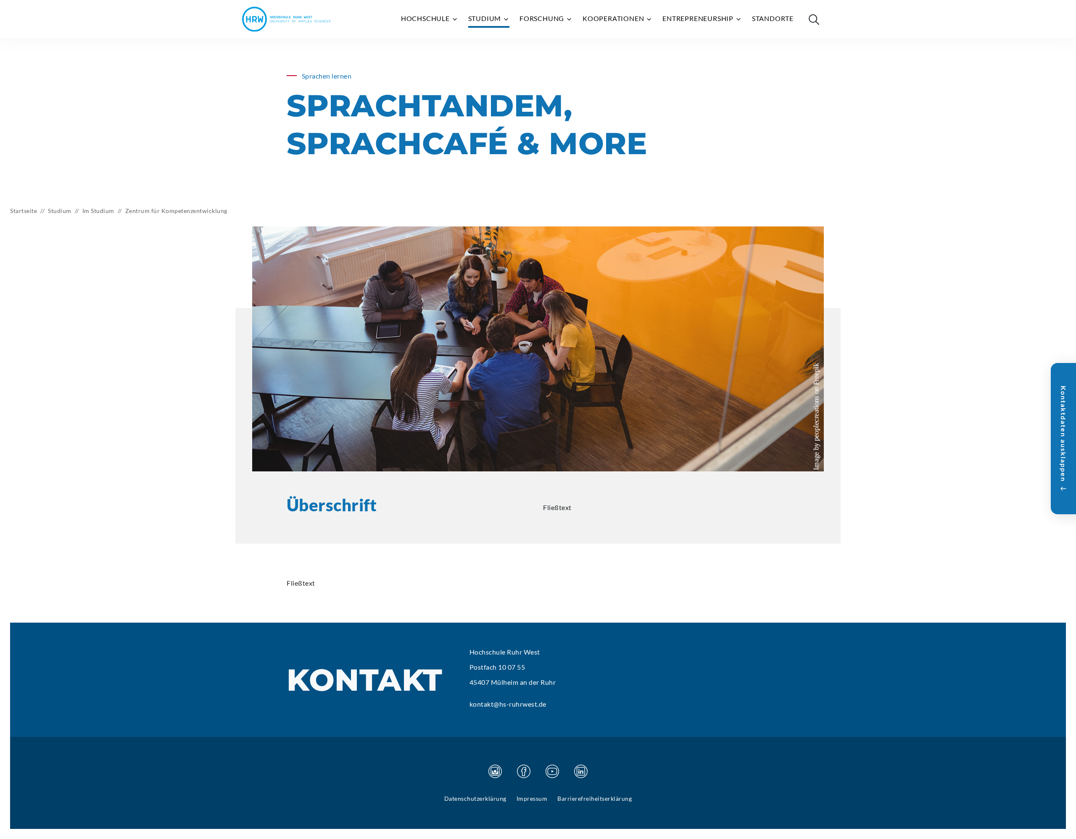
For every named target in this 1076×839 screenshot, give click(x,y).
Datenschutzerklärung (475, 798)
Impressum (532, 798)
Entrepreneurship (698, 18)
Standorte (773, 18)
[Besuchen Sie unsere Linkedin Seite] (581, 771)
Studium (485, 18)
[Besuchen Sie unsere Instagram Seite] (495, 771)
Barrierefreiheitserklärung (594, 798)
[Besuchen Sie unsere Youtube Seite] (552, 771)
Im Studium (98, 210)
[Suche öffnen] (814, 19)
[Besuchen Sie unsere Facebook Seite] (524, 771)
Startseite (23, 210)
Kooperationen (614, 18)
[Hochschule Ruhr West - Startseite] (286, 19)
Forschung (543, 18)
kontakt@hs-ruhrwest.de (507, 704)
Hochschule (426, 18)
